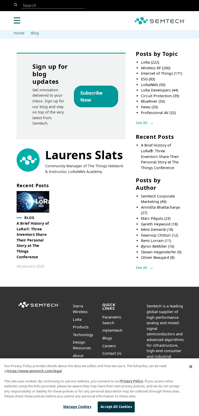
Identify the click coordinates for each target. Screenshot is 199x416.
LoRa (150, 62)
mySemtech (112, 330)
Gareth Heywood (159, 224)
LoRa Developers (159, 90)
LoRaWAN (153, 84)
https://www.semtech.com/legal (34, 371)
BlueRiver (153, 101)
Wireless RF (155, 67)
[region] (99, 387)
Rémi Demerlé (157, 229)
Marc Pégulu (155, 218)
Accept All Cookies (116, 406)
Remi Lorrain (156, 240)
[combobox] (52, 6)
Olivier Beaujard (157, 257)
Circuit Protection (160, 95)
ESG (148, 79)
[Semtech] (38, 308)
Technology (83, 334)
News (149, 106)
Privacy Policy (131, 381)
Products (81, 326)
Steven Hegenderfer (161, 251)
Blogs (107, 338)
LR (77, 319)
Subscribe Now (91, 96)
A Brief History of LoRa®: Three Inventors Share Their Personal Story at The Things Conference (160, 156)
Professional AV (158, 112)
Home (19, 33)
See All (141, 122)
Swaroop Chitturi (159, 235)
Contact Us (112, 353)
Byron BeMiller (157, 246)
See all (141, 267)
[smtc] (159, 21)
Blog (35, 33)
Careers (109, 345)
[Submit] (16, 4)
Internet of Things (161, 73)
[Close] (190, 366)
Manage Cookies (77, 406)
